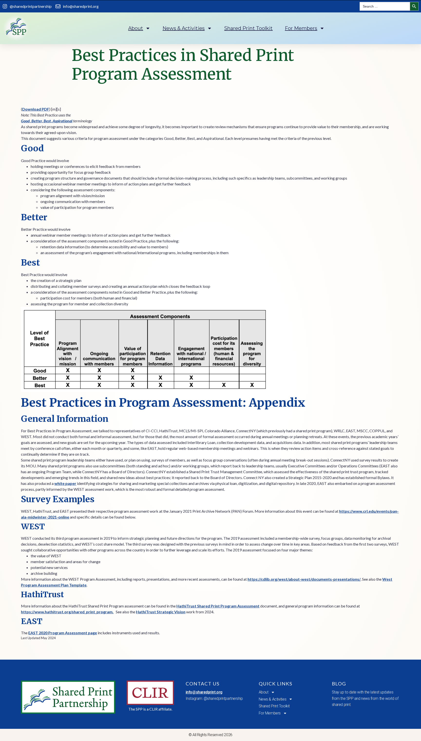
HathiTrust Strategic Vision (160, 611)
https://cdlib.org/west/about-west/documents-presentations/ (304, 579)
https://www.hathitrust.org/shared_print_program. (67, 611)
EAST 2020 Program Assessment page (62, 632)
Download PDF (35, 109)
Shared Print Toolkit (248, 28)
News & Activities (184, 28)
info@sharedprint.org (204, 692)
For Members (301, 28)
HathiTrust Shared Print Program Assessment (217, 606)
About (135, 28)
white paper (65, 483)
